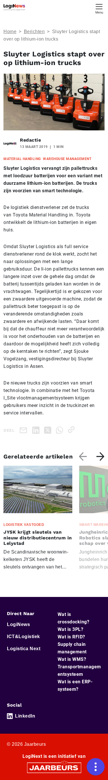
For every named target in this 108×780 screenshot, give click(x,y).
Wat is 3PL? (71, 629)
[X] (49, 429)
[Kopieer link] (72, 429)
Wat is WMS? (72, 659)
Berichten (34, 31)
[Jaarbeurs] (54, 767)
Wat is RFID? (71, 637)
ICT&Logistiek (23, 636)
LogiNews (18, 624)
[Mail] (24, 430)
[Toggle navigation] (99, 8)
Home (9, 31)
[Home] (14, 7)
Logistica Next (23, 648)
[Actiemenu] (96, 766)
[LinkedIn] (37, 429)
